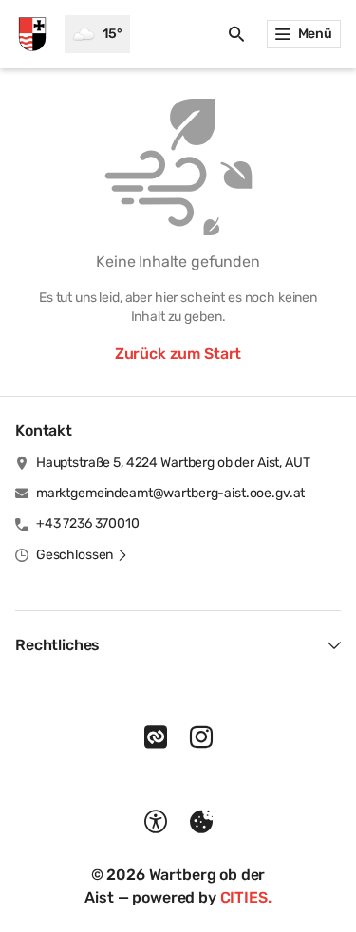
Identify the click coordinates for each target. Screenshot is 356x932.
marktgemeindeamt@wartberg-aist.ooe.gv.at (170, 493)
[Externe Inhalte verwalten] (201, 822)
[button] (82, 555)
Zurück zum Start (178, 354)
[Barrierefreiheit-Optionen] (155, 822)
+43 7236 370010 (88, 523)
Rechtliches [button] (57, 645)
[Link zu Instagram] (201, 737)
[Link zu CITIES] (155, 737)
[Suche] (236, 34)
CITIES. (246, 897)
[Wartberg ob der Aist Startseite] (32, 34)
